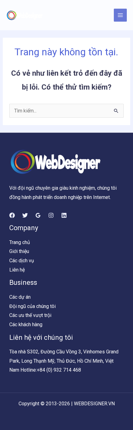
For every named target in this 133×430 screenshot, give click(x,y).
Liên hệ (17, 270)
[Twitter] (25, 215)
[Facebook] (12, 215)
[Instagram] (51, 215)
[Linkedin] (64, 215)
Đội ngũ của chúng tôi (32, 306)
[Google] (38, 215)
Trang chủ (19, 242)
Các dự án (20, 297)
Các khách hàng (25, 324)
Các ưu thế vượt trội (30, 315)
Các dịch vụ (21, 260)
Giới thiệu (19, 251)
